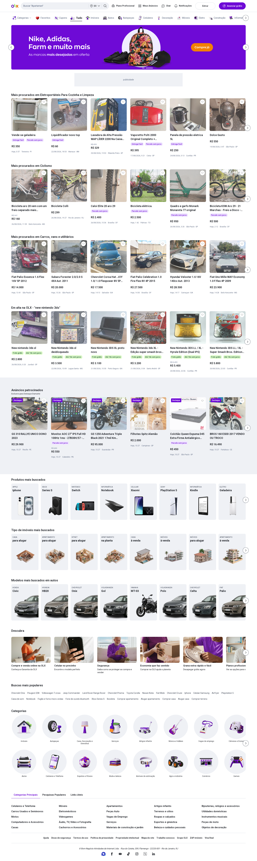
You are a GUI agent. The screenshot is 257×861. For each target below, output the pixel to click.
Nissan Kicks (148, 693)
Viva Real (209, 838)
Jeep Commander (71, 693)
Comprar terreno (199, 699)
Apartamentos (114, 806)
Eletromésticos (67, 811)
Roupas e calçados (164, 816)
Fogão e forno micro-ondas (50, 699)
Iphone (188, 693)
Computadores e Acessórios (27, 822)
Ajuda (46, 838)
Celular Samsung (201, 693)
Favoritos (45, 17)
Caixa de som (17, 699)
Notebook (30, 699)
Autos (111, 17)
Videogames (66, 816)
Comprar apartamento (127, 699)
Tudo (79, 17)
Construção (219, 17)
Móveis (186, 17)
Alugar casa (183, 699)
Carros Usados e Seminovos (27, 811)
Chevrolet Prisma (116, 693)
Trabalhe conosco (165, 838)
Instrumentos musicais (214, 816)
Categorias (23, 17)
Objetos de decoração (214, 827)
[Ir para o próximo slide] (247, 128)
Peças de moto (210, 822)
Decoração (167, 17)
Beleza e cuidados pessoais (169, 827)
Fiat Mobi (160, 693)
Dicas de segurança (61, 838)
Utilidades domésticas (214, 811)
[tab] (25, 795)
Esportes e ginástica (165, 822)
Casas (14, 827)
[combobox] (65, 5)
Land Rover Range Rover (93, 693)
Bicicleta (111, 699)
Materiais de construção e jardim (124, 827)
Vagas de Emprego (117, 816)
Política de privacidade (102, 838)
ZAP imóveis (196, 838)
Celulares (148, 17)
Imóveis (95, 17)
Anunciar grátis (234, 6)
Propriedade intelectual (127, 838)
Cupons (63, 17)
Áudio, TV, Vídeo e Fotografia (75, 822)
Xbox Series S (98, 699)
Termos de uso (80, 838)
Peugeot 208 (33, 693)
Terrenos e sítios (163, 811)
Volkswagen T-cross (51, 693)
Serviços (111, 822)
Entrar (205, 6)
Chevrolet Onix (18, 693)
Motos (15, 816)
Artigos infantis (162, 806)
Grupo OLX (182, 838)
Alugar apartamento (150, 699)
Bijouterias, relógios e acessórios (221, 806)
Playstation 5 (227, 693)
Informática (240, 17)
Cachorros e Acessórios (72, 827)
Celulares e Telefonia (23, 806)
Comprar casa (169, 699)
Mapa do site (147, 838)
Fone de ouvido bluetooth (77, 699)
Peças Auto (112, 811)
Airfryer (215, 693)
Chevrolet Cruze (174, 693)
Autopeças (128, 17)
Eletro (202, 17)
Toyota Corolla (133, 693)
